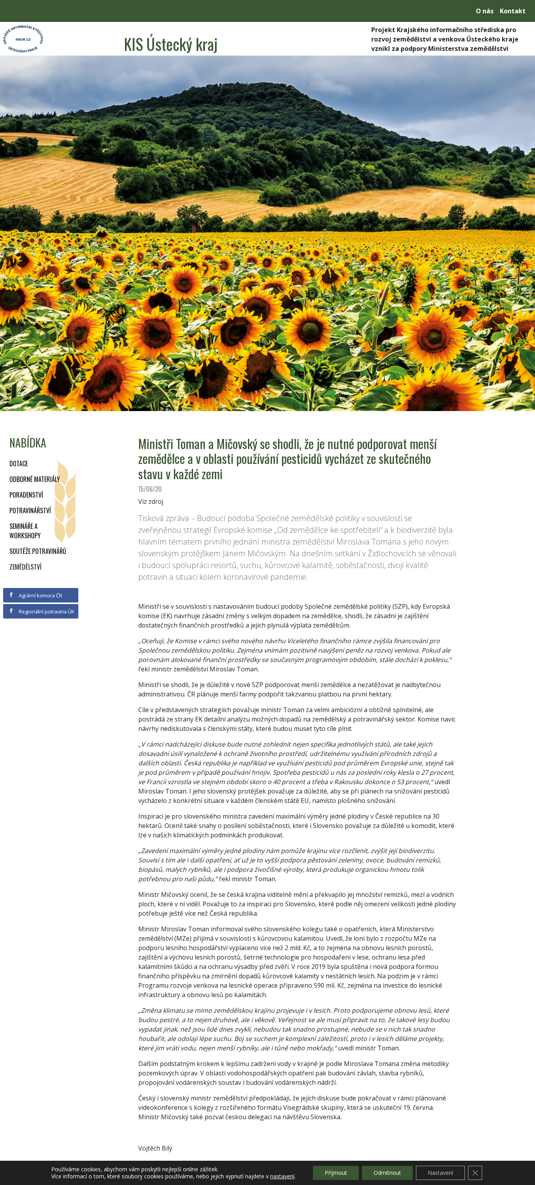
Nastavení (440, 1172)
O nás (484, 11)
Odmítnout (387, 1172)
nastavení (282, 1176)
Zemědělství (25, 567)
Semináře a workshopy (25, 530)
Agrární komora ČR (40, 595)
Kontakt (513, 11)
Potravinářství (30, 510)
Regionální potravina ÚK (46, 611)
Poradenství (26, 495)
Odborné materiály (34, 479)
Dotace (18, 463)
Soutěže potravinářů (37, 551)
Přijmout (336, 1172)
